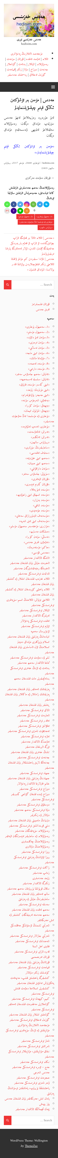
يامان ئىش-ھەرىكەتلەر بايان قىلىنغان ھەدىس (27, 1098)
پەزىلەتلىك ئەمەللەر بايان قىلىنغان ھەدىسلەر (28, 689)
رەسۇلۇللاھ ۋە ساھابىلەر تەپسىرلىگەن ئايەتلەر (27, 836)
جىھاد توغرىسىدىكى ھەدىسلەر (35, 773)
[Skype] (46, 204)
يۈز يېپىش (44, 1104)
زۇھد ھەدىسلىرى (41, 878)
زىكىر (19, 69)
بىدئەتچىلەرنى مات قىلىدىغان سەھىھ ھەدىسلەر (34, 681)
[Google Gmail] (7, 211)
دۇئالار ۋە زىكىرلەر (40, 815)
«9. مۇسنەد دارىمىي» (39, 369)
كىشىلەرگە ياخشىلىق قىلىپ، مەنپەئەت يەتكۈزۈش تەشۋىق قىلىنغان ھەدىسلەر (32, 980)
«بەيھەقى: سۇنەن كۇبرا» (37, 406)
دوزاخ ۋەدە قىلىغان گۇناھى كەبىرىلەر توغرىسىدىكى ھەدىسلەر (32, 797)
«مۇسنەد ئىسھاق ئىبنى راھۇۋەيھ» (33, 495)
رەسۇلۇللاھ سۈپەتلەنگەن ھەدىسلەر (32, 831)
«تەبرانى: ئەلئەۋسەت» (38, 432)
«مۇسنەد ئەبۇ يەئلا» (40, 490)
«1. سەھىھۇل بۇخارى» (44, 217)
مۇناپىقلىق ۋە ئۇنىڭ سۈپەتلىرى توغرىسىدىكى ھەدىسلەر (30, 1033)
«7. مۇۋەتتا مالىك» (40, 358)
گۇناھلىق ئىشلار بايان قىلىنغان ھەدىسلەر (29, 1014)
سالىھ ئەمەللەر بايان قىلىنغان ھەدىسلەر (31, 894)
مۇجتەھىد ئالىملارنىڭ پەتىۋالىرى (27, 54)
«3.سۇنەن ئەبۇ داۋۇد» (38, 337)
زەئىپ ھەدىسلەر (41, 873)
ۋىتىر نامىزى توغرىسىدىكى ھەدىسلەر (32, 1083)
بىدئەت (22, 64)
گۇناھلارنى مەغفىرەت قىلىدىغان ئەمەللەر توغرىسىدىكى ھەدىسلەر (31, 1007)
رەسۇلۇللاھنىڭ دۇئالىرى (37, 846)
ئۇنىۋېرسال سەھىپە (40, 631)
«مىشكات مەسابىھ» (39, 531)
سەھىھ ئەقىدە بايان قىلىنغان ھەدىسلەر (31, 910)
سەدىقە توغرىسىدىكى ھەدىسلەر (34, 904)
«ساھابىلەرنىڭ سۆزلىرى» (37, 447)
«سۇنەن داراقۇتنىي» (40, 468)
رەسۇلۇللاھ (42, 64)
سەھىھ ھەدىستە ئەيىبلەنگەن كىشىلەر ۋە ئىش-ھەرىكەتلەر (31, 917)
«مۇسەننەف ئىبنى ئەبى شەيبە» (34, 521)
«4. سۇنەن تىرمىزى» (39, 342)
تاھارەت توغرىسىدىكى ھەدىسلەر (33, 715)
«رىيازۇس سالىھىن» (45, 227)
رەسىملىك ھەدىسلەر (17, 75)
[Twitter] (20, 204)
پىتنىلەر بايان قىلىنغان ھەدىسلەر (34, 705)
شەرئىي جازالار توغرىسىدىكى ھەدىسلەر (30, 936)
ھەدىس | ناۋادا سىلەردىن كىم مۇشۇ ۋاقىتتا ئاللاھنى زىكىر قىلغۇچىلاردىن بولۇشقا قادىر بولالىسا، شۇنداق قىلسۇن (32, 264)
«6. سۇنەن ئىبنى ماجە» (38, 353)
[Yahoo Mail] (14, 211)
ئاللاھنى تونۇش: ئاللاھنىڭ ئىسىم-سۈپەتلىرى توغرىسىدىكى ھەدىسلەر (30, 602)
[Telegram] (40, 204)
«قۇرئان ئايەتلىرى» (40, 479)
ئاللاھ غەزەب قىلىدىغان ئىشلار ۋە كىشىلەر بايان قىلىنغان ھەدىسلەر (30, 581)
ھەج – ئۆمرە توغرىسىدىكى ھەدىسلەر (31, 1067)
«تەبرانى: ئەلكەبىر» (40, 437)
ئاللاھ (45, 59)
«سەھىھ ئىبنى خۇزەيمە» (38, 458)
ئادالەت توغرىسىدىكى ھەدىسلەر (34, 574)
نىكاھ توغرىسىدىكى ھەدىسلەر (35, 1062)
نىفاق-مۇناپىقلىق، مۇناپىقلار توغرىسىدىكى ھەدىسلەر (31, 1054)
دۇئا (26, 69)
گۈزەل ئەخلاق (37, 75)
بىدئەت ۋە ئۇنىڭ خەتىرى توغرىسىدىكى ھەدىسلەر (32, 671)
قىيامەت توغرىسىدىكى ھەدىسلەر (34, 967)
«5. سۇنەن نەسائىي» (39, 348)
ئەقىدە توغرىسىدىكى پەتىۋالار (35, 621)
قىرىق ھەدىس (43, 309)
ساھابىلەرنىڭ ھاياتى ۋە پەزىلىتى (34, 899)
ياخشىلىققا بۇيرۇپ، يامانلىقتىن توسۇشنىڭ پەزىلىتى (31, 1091)
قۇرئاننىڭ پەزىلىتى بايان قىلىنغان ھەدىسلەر (29, 962)
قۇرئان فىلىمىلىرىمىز (41, 304)
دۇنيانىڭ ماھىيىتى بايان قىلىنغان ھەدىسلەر (29, 820)
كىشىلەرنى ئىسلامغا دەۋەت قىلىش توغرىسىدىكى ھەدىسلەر (34, 991)
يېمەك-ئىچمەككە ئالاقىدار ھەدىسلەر (33, 1109)
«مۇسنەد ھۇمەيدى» (39, 510)
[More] (27, 211)
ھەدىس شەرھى (41, 1072)
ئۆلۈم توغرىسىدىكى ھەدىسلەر (35, 626)
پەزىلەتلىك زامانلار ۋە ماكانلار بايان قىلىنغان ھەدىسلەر (29, 697)
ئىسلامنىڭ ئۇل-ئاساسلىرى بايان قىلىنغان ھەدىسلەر (31, 650)
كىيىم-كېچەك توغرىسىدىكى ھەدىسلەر (31, 999)
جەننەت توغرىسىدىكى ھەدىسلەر (33, 757)
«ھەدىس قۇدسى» (41, 553)
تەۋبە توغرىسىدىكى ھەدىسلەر (35, 736)
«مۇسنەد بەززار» (41, 500)
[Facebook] (14, 204)
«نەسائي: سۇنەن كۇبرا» (37, 537)
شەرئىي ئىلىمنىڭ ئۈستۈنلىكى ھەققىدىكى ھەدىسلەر (32, 928)
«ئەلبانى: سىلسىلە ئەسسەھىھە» (35, 379)
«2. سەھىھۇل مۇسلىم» (25, 217)
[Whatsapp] (7, 204)
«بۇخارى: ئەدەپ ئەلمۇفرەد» (35, 426)
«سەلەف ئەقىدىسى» (39, 453)
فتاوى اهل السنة (41, 946)
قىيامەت (11, 69)
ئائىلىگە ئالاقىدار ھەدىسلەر (36, 558)
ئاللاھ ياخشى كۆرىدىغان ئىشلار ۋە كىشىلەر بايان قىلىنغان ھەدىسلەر (29, 592)
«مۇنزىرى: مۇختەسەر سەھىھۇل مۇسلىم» (29, 526)
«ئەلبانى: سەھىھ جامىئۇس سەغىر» (32, 374)
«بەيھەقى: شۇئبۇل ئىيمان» (37, 411)
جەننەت (43, 69)
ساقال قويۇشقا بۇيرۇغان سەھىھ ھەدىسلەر (28, 889)
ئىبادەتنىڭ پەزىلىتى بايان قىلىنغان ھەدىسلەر (28, 637)
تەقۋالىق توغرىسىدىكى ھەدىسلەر (34, 726)
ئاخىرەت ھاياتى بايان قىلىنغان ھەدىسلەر (30, 563)
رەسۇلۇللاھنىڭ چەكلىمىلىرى (35, 841)
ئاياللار (31, 64)
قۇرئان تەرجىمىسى (40, 957)
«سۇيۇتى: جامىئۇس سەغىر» (36, 474)
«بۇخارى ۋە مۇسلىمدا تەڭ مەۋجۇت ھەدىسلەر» (35, 222)
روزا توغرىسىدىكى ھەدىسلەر (36, 852)
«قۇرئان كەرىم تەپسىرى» (37, 484)
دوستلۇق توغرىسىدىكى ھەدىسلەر (33, 805)
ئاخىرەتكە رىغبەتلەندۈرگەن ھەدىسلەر (32, 568)
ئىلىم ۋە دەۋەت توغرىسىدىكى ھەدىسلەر (30, 658)
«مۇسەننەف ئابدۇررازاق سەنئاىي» (32, 516)
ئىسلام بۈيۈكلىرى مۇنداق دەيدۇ (33, 642)
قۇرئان (20, 59)
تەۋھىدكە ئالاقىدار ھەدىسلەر (35, 742)
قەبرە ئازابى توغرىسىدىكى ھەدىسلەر (32, 951)
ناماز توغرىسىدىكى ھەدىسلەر (35, 1041)
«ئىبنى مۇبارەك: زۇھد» (38, 390)
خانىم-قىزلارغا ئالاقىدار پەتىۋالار (33, 783)
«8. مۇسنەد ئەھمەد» (39, 363)
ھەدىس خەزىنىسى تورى (29, 39)
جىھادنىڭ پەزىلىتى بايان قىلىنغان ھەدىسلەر (29, 778)
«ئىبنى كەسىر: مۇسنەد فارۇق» (34, 384)
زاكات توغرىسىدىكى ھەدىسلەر (34, 867)
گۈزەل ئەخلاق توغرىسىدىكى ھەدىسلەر (30, 1020)
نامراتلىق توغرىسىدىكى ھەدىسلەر (33, 1046)
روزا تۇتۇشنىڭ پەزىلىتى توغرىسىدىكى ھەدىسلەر (34, 860)
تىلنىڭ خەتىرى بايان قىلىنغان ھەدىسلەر (30, 752)
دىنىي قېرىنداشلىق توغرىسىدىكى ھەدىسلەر (29, 826)
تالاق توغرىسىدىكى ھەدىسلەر (35, 710)
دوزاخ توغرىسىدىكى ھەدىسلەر (34, 789)
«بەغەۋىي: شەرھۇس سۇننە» (35, 400)
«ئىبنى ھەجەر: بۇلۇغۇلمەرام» (35, 395)
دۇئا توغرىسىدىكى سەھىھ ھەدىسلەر (32, 810)
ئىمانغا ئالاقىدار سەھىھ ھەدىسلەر (34, 663)
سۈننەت (11, 59)
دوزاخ (33, 69)
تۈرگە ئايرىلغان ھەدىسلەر (37, 747)
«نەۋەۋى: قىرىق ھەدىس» (37, 542)
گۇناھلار (11, 64)
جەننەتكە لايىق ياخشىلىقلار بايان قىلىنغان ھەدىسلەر (31, 765)
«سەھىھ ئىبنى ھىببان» (39, 463)
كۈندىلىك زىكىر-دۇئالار (38, 973)
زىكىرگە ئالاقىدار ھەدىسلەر (36, 883)
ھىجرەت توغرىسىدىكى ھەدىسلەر (33, 1078)
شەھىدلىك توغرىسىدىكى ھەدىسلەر (32, 941)
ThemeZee (31, 1146)
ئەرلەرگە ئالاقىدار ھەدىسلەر (36, 615)
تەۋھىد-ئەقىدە (33, 59)
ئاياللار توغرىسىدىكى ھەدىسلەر (34, 610)
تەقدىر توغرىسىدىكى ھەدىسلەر (35, 721)
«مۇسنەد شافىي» (41, 505)
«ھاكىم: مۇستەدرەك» (38, 547)
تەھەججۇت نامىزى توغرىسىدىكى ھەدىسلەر (29, 731)
